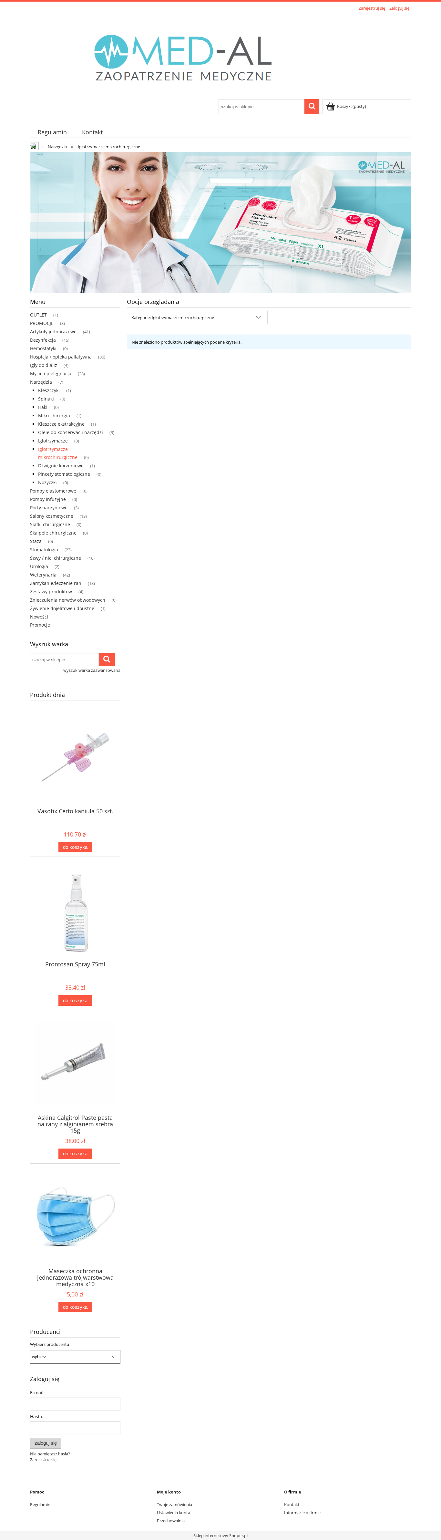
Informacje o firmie (302, 1512)
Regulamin (40, 1504)
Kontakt (292, 1504)
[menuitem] (52, 132)
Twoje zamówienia (174, 1504)
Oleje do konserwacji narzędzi (70, 432)
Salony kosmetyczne (51, 516)
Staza (36, 541)
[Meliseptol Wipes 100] (220, 222)
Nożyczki (47, 482)
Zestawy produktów (51, 591)
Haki (42, 407)
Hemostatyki (43, 348)
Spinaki (46, 399)
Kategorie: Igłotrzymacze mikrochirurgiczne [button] (172, 317)
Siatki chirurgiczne (50, 524)
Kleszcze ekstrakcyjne (61, 424)
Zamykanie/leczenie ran (55, 583)
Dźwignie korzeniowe (61, 466)
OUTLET (38, 315)
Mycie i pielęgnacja (50, 373)
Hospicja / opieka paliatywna (61, 357)
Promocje (40, 625)
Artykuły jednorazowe (53, 331)
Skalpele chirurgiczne (53, 533)
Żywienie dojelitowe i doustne (62, 608)
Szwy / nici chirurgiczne (55, 558)
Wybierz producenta (49, 1344)
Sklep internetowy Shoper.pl (220, 1535)
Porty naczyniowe (48, 508)
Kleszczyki (49, 390)
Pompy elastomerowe (53, 491)
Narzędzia (41, 382)
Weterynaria (43, 575)
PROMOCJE (42, 323)
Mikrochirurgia (54, 415)
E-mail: (37, 1392)
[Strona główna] (190, 56)
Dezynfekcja (43, 340)
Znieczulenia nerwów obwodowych (67, 600)
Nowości (39, 617)
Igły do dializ (43, 365)
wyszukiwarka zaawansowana (91, 670)
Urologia (39, 566)
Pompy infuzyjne (48, 499)
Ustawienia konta (173, 1512)
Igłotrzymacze (53, 441)
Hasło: (36, 1416)
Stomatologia (44, 549)
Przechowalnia (171, 1521)
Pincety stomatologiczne (64, 474)
